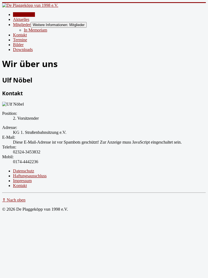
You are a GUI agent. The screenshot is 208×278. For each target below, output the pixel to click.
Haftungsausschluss (30, 175)
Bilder (18, 44)
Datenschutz (23, 171)
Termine (20, 39)
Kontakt (20, 35)
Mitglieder (22, 24)
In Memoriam (35, 30)
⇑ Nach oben (13, 200)
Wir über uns (24, 14)
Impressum (22, 180)
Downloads (23, 49)
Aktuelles (21, 19)
